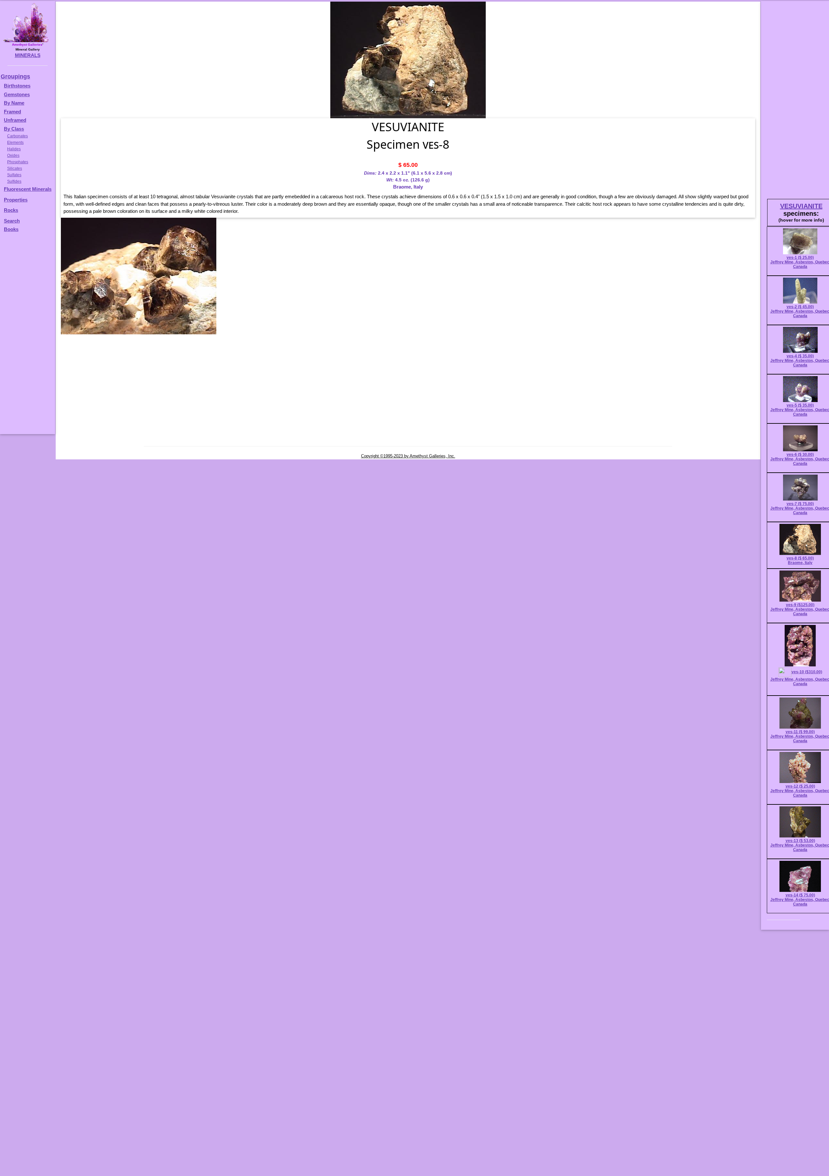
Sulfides (14, 181)
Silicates (14, 168)
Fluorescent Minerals (27, 189)
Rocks (11, 210)
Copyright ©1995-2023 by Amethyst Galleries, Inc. (408, 456)
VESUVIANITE (801, 206)
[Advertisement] (26, 336)
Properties (16, 199)
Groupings (15, 76)
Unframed (15, 120)
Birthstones (17, 85)
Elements (15, 142)
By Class (14, 129)
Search (12, 221)
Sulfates (14, 175)
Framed (12, 111)
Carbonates (17, 136)
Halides (14, 149)
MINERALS (27, 55)
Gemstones (17, 94)
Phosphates (17, 162)
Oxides (13, 155)
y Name (15, 103)
